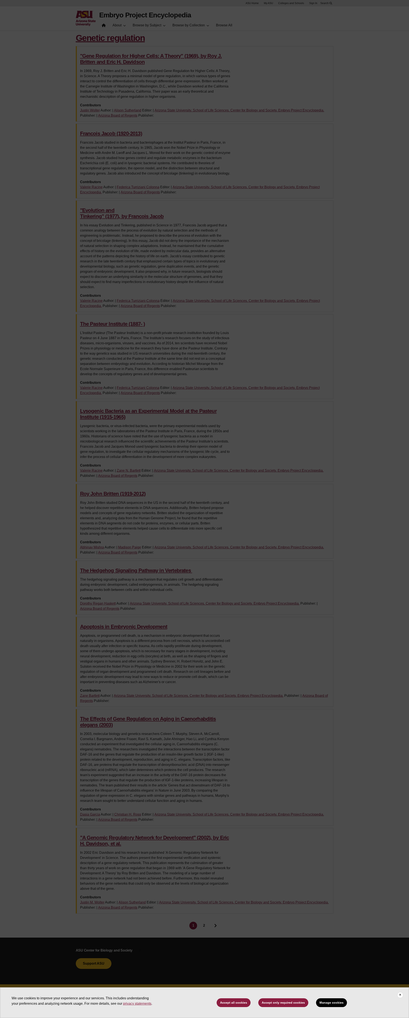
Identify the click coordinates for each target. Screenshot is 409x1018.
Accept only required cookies (283, 1002)
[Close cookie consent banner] (400, 995)
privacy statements (137, 1003)
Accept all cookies (233, 1002)
